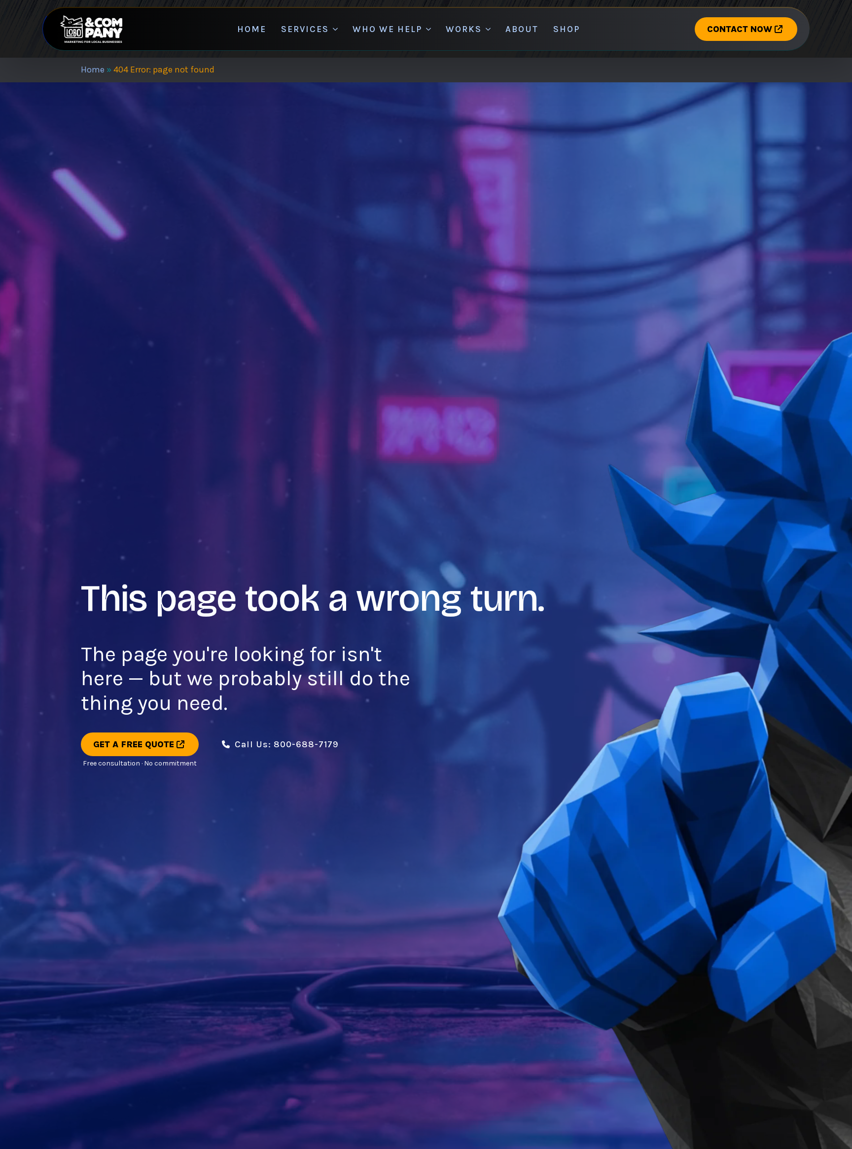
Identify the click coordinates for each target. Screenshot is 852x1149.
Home (251, 29)
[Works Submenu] (490, 29)
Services (305, 29)
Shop (566, 29)
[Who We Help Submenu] (430, 29)
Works (464, 29)
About (521, 29)
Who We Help (387, 29)
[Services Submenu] (337, 29)
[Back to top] (20, 1129)
